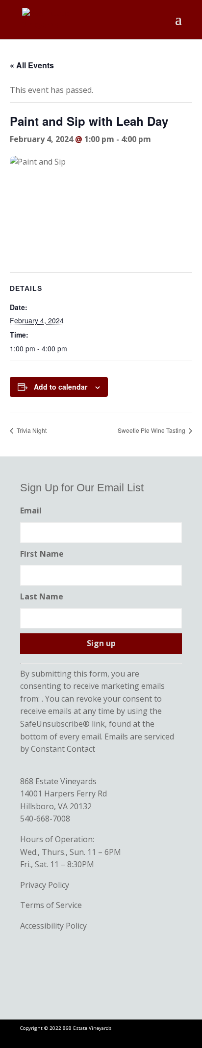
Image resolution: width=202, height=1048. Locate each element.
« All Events (32, 65)
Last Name (41, 596)
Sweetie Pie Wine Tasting (152, 430)
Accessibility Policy (53, 925)
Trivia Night (31, 430)
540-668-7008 (45, 818)
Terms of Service (51, 905)
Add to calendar (60, 387)
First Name (42, 553)
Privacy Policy (44, 884)
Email (31, 510)
